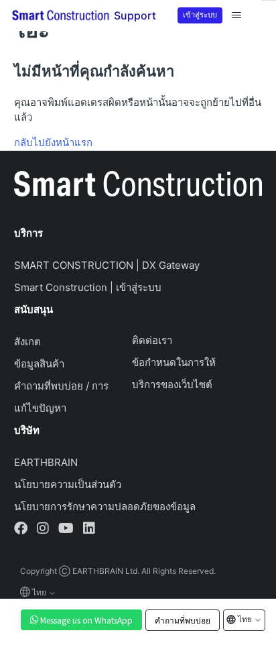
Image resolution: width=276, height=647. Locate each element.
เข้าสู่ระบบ (200, 14)
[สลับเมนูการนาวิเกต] (236, 15)
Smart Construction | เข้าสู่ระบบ (87, 287)
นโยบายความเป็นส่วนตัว (67, 484)
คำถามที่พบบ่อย (182, 620)
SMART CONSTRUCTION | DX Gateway (107, 265)
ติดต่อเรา (152, 340)
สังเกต (27, 341)
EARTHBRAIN (46, 462)
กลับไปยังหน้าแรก (53, 142)
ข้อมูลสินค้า (39, 363)
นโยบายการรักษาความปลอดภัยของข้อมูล (105, 506)
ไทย (245, 618)
